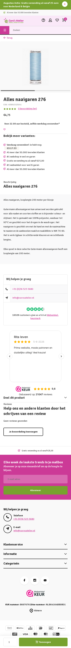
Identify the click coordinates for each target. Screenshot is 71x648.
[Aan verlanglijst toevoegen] (4, 129)
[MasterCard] (46, 635)
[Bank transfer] (9, 629)
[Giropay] (56, 635)
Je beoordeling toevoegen (23, 431)
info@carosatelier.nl (23, 297)
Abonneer (35, 490)
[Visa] (25, 635)
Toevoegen (45, 642)
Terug (9, 37)
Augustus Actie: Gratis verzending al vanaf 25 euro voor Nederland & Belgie (31, 5)
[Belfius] (20, 629)
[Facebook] (24, 580)
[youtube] (45, 580)
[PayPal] (61, 629)
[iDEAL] (40, 629)
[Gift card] (15, 635)
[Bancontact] (51, 629)
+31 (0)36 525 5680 (22, 289)
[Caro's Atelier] (13, 21)
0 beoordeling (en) (27, 108)
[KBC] (30, 629)
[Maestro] (35, 635)
